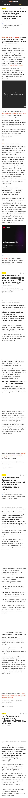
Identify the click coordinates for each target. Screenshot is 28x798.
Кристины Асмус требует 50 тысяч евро (14, 113)
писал (6, 258)
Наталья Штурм (6, 464)
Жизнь (21, 4)
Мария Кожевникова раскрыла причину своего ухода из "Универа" (14, 695)
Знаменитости (5, 462)
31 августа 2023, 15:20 (7, 285)
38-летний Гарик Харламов (10, 37)
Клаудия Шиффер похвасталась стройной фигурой (14, 455)
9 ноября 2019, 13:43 (6, 21)
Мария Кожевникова (7, 702)
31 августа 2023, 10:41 (7, 725)
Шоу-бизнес (20, 462)
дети (12, 700)
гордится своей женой (16, 65)
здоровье (13, 462)
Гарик (3, 143)
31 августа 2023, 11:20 (7, 492)
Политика (7, 4)
